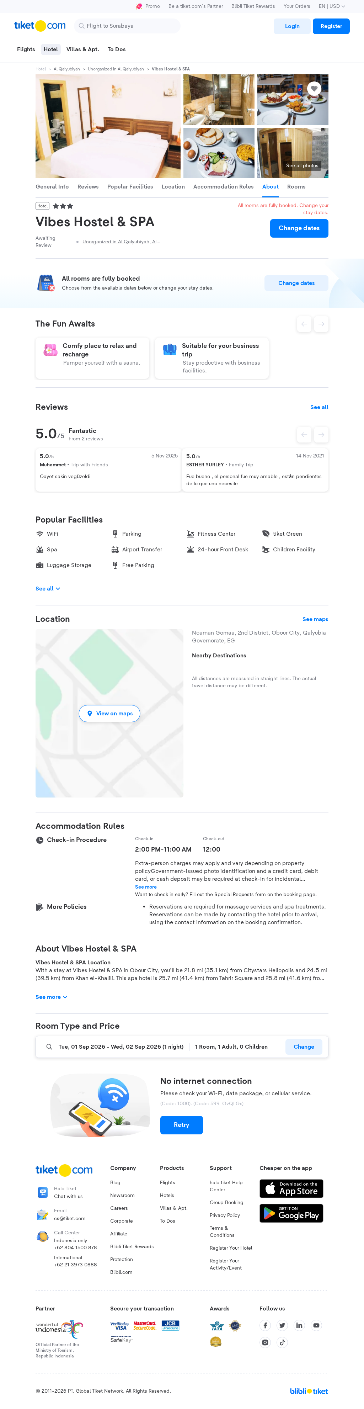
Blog (115, 1183)
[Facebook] (265, 1325)
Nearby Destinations (219, 655)
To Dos (167, 1221)
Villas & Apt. (174, 1208)
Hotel (41, 69)
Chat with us (68, 1196)
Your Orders (297, 6)
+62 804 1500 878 (75, 1248)
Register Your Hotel (231, 1248)
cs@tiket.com (70, 1218)
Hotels (167, 1195)
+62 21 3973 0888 (75, 1265)
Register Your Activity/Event (226, 1264)
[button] (109, 713)
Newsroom (122, 1195)
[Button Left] (304, 435)
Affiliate (118, 1234)
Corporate (121, 1221)
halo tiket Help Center (226, 1186)
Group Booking (226, 1202)
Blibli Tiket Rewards (253, 6)
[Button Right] (321, 435)
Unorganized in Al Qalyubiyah (116, 69)
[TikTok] (282, 1342)
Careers (119, 1208)
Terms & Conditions (222, 1232)
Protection (121, 1259)
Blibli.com (121, 1272)
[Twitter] (282, 1325)
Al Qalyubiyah (67, 69)
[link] (292, 26)
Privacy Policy (225, 1215)
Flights (167, 1183)
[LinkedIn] (299, 1325)
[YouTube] (316, 1325)
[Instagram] (265, 1342)
